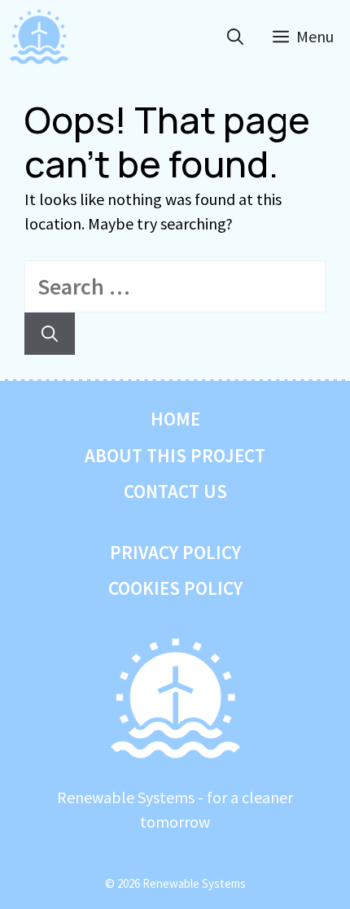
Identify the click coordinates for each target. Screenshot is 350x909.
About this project (175, 455)
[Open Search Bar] (235, 36)
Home (175, 418)
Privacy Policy (175, 552)
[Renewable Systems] (39, 36)
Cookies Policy (175, 588)
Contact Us (175, 491)
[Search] (49, 333)
